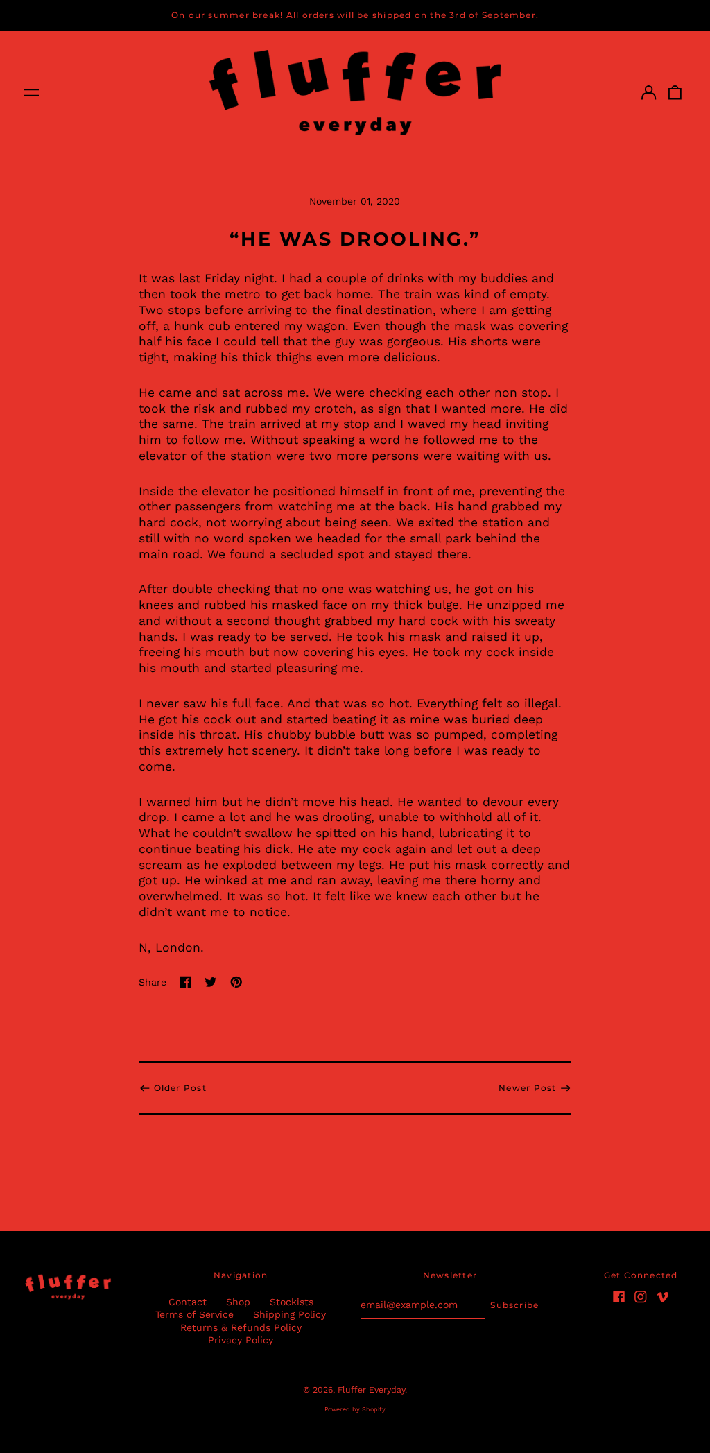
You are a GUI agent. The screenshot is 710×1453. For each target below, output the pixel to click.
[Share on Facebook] (186, 982)
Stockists (291, 1301)
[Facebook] (619, 1297)
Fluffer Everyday (371, 1390)
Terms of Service (194, 1314)
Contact (187, 1301)
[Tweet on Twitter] (211, 982)
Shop (238, 1301)
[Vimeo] (663, 1297)
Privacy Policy (240, 1339)
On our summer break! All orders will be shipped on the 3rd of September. (355, 15)
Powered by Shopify (355, 1409)
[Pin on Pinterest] (236, 982)
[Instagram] (640, 1297)
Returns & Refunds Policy (241, 1327)
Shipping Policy (289, 1314)
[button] (675, 92)
